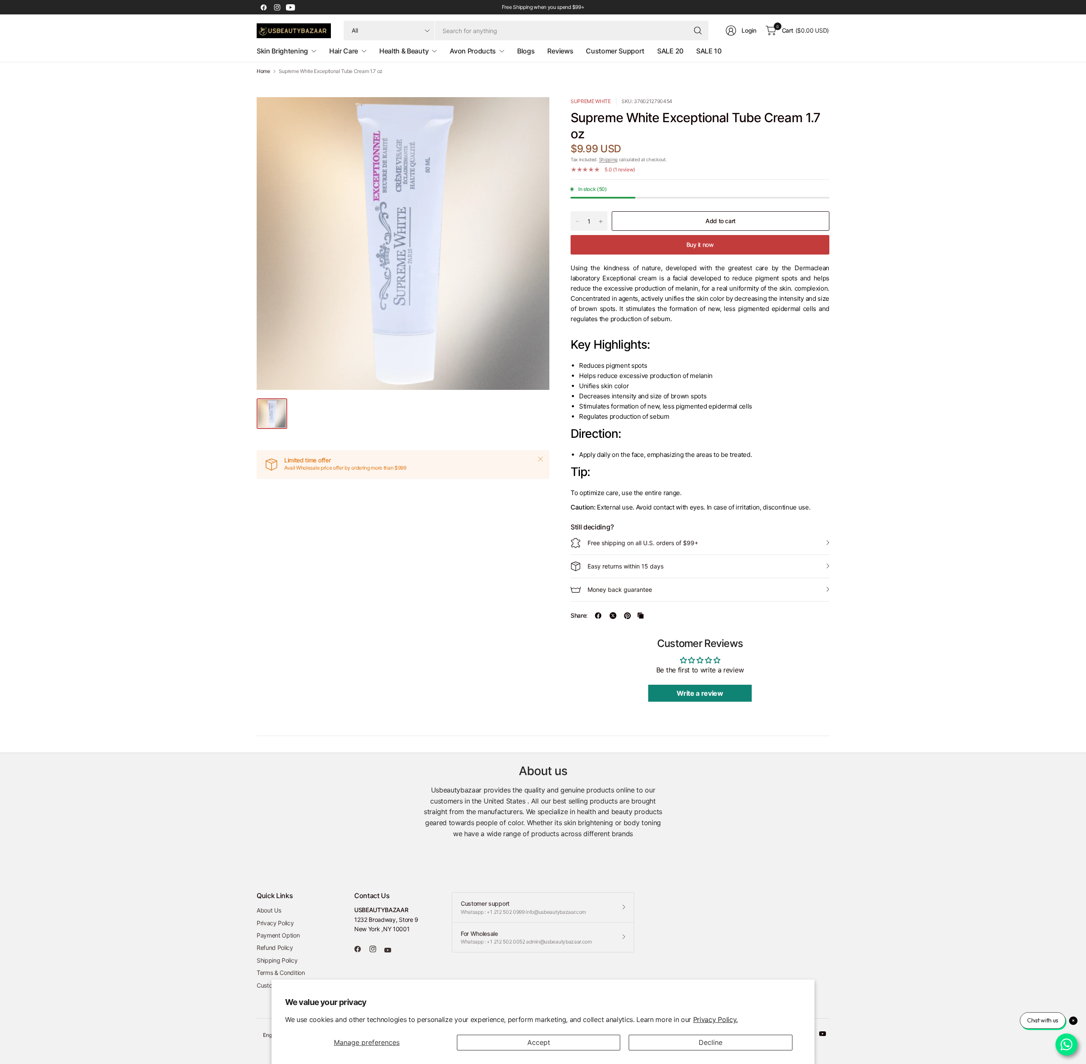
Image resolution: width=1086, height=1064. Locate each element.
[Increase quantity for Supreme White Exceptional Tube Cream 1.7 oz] (600, 221)
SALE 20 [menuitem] (670, 51)
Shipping (608, 159)
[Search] (697, 30)
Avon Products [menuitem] (473, 51)
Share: (579, 616)
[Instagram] (277, 7)
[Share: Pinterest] (627, 615)
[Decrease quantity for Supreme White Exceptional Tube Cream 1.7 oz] (577, 221)
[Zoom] (533, 113)
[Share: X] (613, 615)
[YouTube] (290, 7)
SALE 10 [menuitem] (709, 51)
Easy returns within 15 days (625, 566)
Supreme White (591, 101)
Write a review (700, 693)
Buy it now (700, 244)
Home (263, 71)
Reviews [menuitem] (560, 51)
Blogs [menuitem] (526, 51)
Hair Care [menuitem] (343, 51)
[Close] (540, 459)
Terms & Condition (281, 972)
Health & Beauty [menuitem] (403, 51)
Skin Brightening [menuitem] (282, 51)
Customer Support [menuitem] (615, 51)
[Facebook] (263, 7)
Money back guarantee (620, 589)
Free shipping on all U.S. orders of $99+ (643, 542)
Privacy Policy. (715, 1019)
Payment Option (278, 935)
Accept (538, 1042)
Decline (710, 1042)
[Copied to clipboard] (640, 615)
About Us (269, 910)
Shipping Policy (277, 960)
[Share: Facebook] (598, 615)
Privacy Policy (275, 923)
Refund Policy (275, 947)
